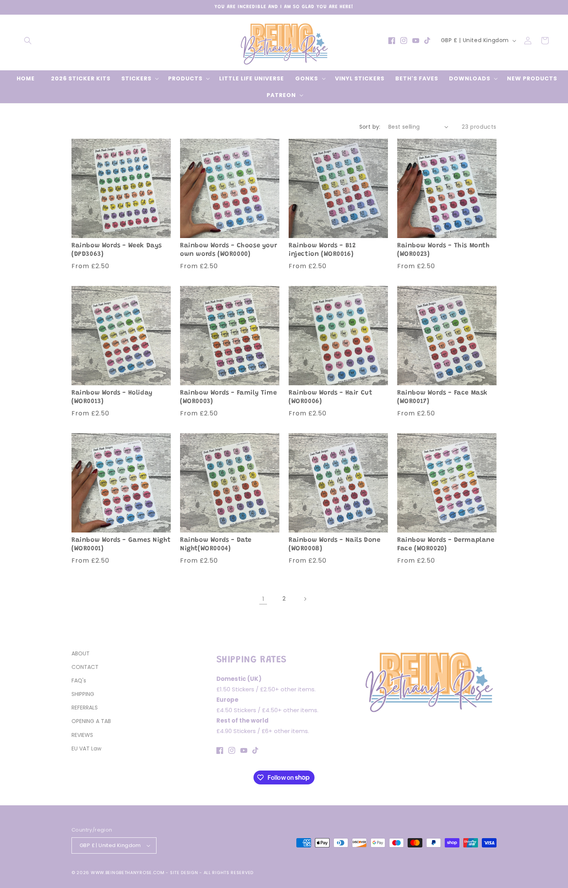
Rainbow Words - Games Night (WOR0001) (120, 544)
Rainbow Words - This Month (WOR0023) (443, 250)
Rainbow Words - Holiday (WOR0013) (112, 397)
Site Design (184, 872)
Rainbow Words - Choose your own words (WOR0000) (228, 250)
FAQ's (78, 680)
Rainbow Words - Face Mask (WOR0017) (442, 397)
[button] (27, 40)
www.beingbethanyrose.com (128, 872)
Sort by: (370, 127)
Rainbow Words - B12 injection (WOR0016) (322, 250)
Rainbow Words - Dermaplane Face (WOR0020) (446, 544)
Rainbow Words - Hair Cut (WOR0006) (330, 397)
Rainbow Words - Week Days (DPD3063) (116, 250)
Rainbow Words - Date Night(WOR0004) (216, 544)
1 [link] (263, 599)
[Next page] (304, 598)
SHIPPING (82, 694)
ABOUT (80, 653)
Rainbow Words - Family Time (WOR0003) (228, 397)
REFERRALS (84, 707)
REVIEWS (82, 735)
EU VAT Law (86, 748)
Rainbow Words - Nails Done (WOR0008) (335, 544)
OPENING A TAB (91, 721)
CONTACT (85, 667)
